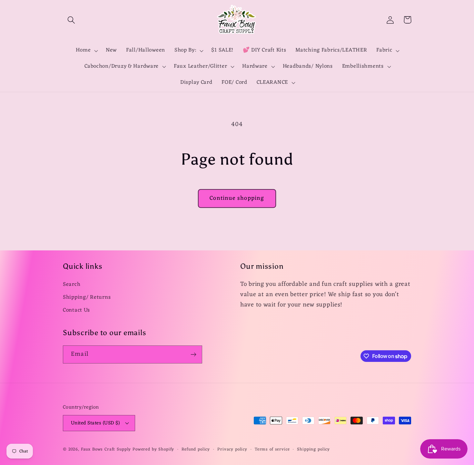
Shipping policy (313, 449)
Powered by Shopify (153, 449)
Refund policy (196, 449)
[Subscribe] (193, 354)
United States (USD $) (95, 423)
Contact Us (76, 310)
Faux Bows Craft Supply (106, 449)
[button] (71, 19)
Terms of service (272, 449)
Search (71, 284)
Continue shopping (237, 198)
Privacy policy (232, 449)
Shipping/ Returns (87, 297)
